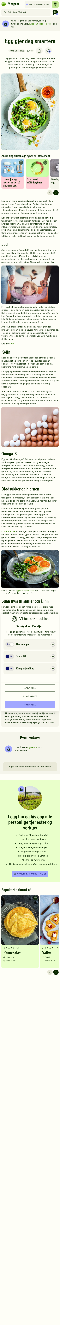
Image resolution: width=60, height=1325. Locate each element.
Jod (12, 343)
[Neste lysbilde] (56, 192)
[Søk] (5, 12)
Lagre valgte (30, 696)
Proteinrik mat (8, 531)
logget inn (32, 747)
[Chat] (55, 12)
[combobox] (26, 12)
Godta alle (30, 705)
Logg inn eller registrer (40, 23)
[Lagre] (48, 50)
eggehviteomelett (25, 590)
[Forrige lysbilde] (50, 192)
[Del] (39, 50)
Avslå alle (30, 688)
